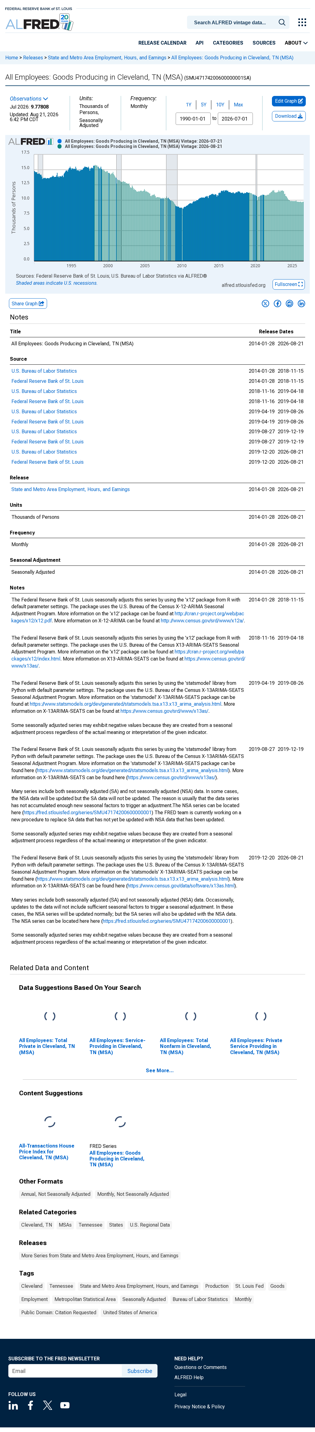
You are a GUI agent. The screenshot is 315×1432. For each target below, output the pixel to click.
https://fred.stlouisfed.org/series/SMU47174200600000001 (88, 812)
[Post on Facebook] (277, 303)
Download (286, 116)
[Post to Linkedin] (301, 303)
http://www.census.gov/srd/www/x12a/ (202, 621)
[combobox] (239, 22)
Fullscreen (286, 284)
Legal (180, 1395)
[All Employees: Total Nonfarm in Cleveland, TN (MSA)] (190, 1017)
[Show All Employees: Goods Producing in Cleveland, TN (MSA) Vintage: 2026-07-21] (143, 141)
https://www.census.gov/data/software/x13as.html (181, 886)
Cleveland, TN (36, 1225)
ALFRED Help (189, 1377)
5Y (203, 105)
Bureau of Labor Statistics (200, 1299)
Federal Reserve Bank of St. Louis (47, 381)
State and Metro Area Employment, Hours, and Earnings (107, 58)
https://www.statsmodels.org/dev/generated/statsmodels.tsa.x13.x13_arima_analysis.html (125, 704)
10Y (220, 105)
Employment (34, 1299)
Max (238, 105)
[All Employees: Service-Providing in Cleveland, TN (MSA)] (120, 1017)
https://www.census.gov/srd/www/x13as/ (164, 711)
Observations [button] (26, 98)
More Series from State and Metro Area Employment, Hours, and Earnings (99, 1256)
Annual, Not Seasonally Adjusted (55, 1194)
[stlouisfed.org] (38, 8)
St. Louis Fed (249, 1286)
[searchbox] (239, 22)
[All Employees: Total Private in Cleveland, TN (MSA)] (50, 1017)
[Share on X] (265, 303)
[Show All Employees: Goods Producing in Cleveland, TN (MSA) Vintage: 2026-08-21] (143, 146)
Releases (33, 58)
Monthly (243, 1299)
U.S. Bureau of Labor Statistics (44, 371)
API (200, 43)
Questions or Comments (200, 1367)
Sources (264, 43)
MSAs (65, 1225)
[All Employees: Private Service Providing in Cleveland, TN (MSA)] (261, 1017)
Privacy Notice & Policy (199, 1407)
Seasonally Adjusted (144, 1299)
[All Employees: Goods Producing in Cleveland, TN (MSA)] (120, 1122)
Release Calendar (162, 43)
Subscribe (139, 1371)
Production (217, 1286)
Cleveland (31, 1286)
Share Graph (25, 304)
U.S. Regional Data (150, 1225)
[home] (40, 22)
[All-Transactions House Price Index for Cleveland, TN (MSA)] (50, 1122)
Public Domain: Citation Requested (58, 1312)
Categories (228, 43)
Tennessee (90, 1225)
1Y (188, 105)
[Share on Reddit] (289, 303)
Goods (277, 1286)
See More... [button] (160, 1070)
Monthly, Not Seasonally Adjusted (133, 1194)
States (116, 1225)
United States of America (130, 1312)
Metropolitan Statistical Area (85, 1299)
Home (11, 58)
